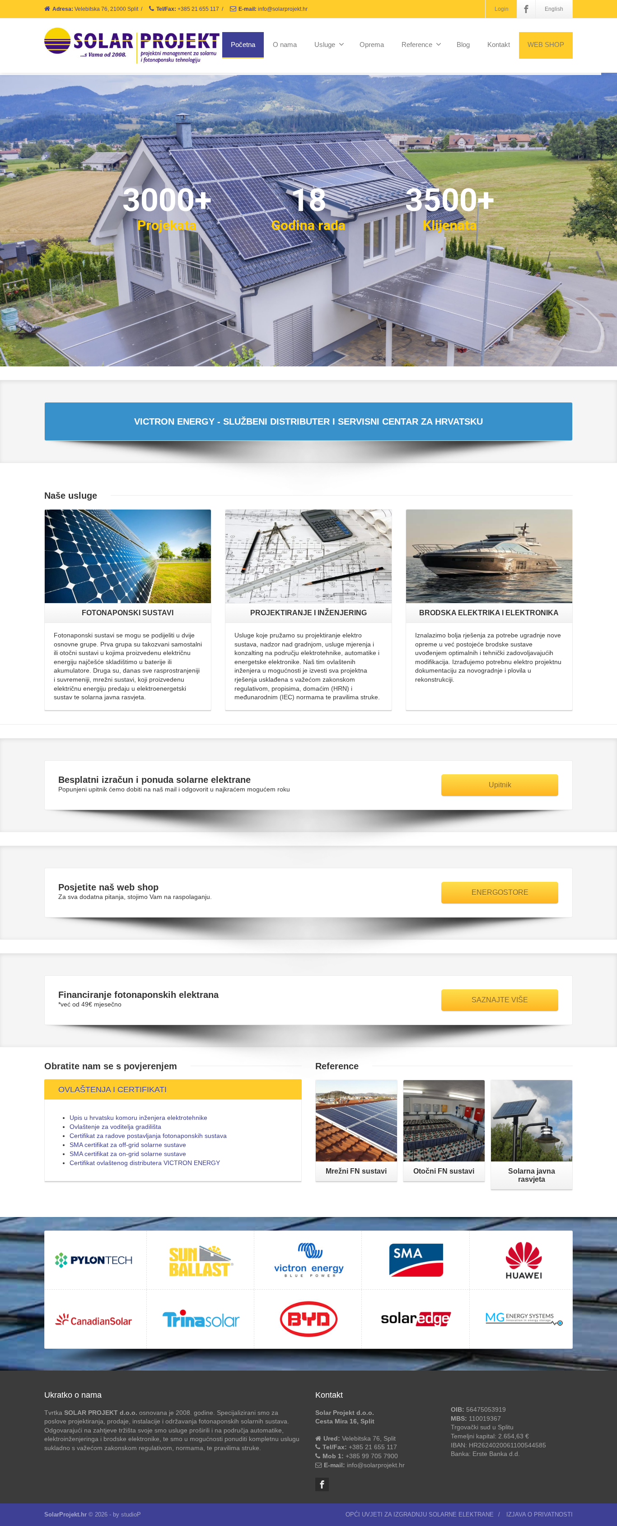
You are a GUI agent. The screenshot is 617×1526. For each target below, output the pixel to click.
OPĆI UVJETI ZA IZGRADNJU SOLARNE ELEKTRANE (420, 1514)
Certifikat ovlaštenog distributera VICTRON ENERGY (145, 1162)
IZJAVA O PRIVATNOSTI (539, 1514)
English (554, 9)
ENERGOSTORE (500, 892)
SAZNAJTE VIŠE (500, 1000)
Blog (463, 44)
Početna (243, 44)
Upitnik (500, 785)
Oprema (372, 44)
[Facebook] (526, 9)
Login (502, 9)
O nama (285, 44)
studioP (131, 1514)
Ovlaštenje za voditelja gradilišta (115, 1126)
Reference (417, 44)
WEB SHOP (546, 44)
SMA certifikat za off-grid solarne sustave (128, 1144)
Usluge (324, 44)
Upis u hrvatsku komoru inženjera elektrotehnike (138, 1117)
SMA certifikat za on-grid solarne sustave (128, 1153)
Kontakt (498, 44)
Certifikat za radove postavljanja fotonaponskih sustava (148, 1135)
